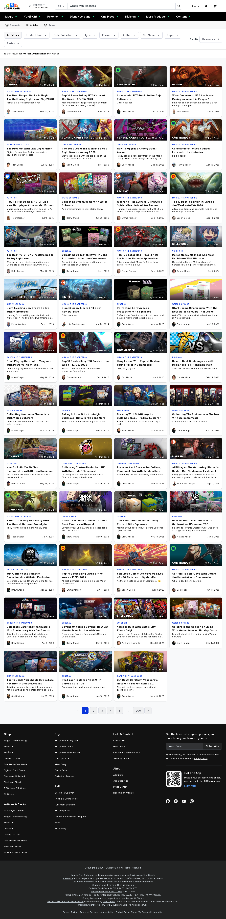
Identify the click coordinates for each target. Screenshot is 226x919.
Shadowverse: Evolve (103, 885)
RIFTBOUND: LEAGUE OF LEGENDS (65, 901)
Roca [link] (57, 822)
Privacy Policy (201, 758)
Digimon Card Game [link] (14, 770)
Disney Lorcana (80, 16)
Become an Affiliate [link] (123, 792)
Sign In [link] (195, 6)
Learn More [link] (190, 785)
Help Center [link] (119, 746)
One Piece (107, 16)
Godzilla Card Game (99, 888)
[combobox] (210, 39)
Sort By (194, 39)
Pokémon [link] (9, 752)
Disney (140, 898)
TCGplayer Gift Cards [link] (15, 788)
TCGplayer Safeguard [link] (66, 740)
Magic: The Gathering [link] (15, 740)
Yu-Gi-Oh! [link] (9, 746)
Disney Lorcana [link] (12, 758)
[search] (122, 5)
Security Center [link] (121, 758)
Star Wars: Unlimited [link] (14, 776)
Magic (9, 16)
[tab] (13, 25)
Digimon (130, 16)
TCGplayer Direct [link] (64, 746)
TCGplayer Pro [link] (62, 810)
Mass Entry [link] (60, 764)
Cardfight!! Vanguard (83, 881)
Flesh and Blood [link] (12, 782)
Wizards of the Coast (143, 875)
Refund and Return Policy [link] (126, 752)
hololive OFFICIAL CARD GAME (106, 891)
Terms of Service (89, 912)
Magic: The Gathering (82, 875)
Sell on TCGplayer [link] (64, 792)
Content (181, 16)
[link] (12, 6)
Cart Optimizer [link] (62, 758)
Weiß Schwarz (107, 881)
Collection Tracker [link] (64, 776)
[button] (178, 6)
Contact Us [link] (119, 740)
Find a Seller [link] (61, 770)
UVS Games (109, 901)
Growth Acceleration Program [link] (70, 816)
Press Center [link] (120, 786)
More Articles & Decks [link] (15, 852)
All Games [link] (9, 794)
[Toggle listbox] (218, 39)
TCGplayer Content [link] (14, 810)
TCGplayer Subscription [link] (67, 752)
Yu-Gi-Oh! (30, 16)
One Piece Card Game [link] (15, 764)
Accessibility (106, 912)
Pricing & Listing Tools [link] (66, 798)
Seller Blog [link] (60, 828)
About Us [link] (118, 775)
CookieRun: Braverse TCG (91, 904)
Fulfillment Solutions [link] (65, 804)
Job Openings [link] (120, 780)
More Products (156, 16)
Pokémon (53, 16)
